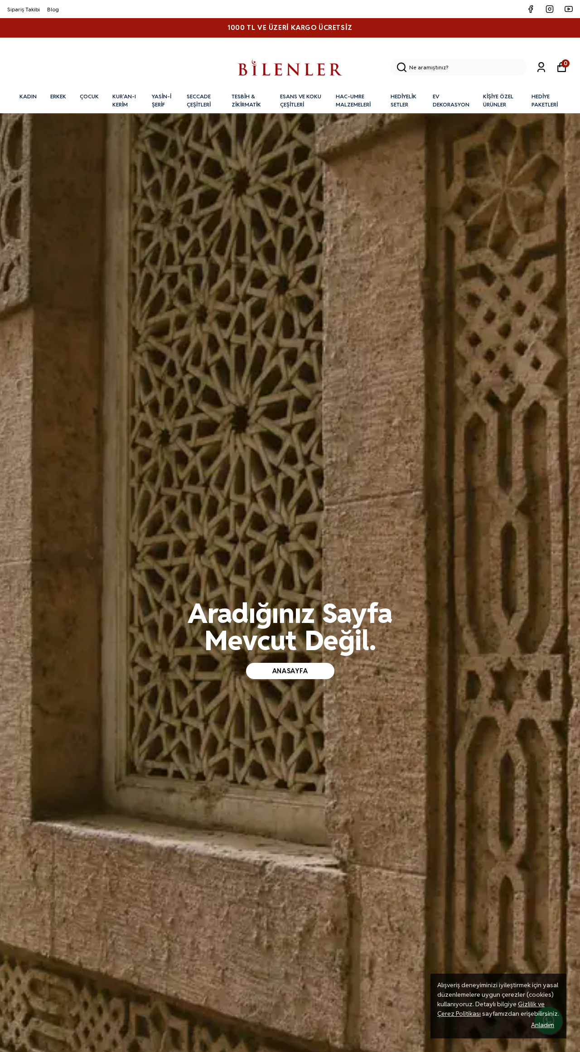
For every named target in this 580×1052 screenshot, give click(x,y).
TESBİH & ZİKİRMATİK (246, 100)
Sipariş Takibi (23, 9)
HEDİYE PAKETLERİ (545, 100)
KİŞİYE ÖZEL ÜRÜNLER (498, 100)
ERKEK (58, 96)
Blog (53, 9)
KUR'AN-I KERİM (124, 100)
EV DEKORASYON (451, 100)
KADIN (28, 96)
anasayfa (290, 671)
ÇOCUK (89, 96)
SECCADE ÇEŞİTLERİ (199, 100)
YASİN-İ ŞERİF (161, 100)
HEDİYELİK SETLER (403, 100)
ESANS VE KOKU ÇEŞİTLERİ (300, 100)
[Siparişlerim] (541, 67)
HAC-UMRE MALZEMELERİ (353, 100)
